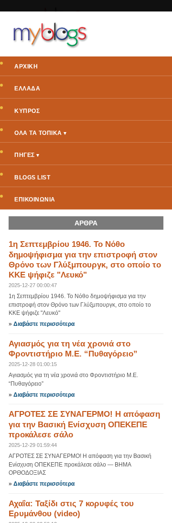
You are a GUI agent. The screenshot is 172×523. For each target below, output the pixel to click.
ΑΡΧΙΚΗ (26, 66)
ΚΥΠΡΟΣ (27, 111)
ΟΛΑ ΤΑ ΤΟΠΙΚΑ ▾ (40, 133)
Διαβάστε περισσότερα (44, 324)
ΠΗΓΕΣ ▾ (27, 155)
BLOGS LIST (32, 177)
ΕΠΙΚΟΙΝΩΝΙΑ (34, 199)
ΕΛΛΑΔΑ (27, 88)
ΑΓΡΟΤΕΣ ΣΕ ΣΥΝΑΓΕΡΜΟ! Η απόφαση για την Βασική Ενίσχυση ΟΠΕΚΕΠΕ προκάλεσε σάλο (84, 424)
